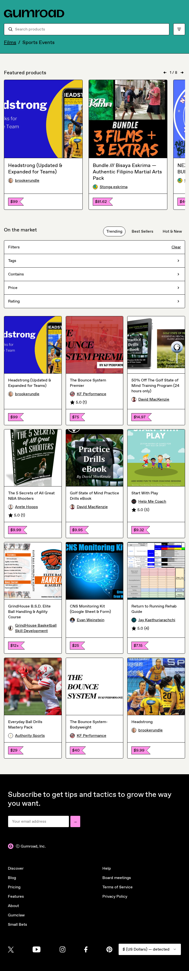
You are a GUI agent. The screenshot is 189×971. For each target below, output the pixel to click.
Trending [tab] (114, 231)
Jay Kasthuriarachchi (156, 620)
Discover (16, 868)
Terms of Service (117, 887)
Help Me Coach (152, 501)
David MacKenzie (153, 399)
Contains (16, 274)
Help (106, 868)
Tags (12, 260)
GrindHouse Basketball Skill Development (36, 628)
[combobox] (90, 29)
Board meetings (116, 877)
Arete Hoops (26, 506)
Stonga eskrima (113, 186)
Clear (176, 247)
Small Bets (17, 924)
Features (16, 896)
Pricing (14, 887)
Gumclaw (16, 915)
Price (12, 287)
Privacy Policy (114, 896)
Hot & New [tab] (172, 231)
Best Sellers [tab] (142, 231)
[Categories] (179, 29)
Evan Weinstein (90, 620)
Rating (14, 301)
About (13, 905)
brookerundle (27, 180)
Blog (12, 877)
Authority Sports (30, 735)
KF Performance (91, 394)
